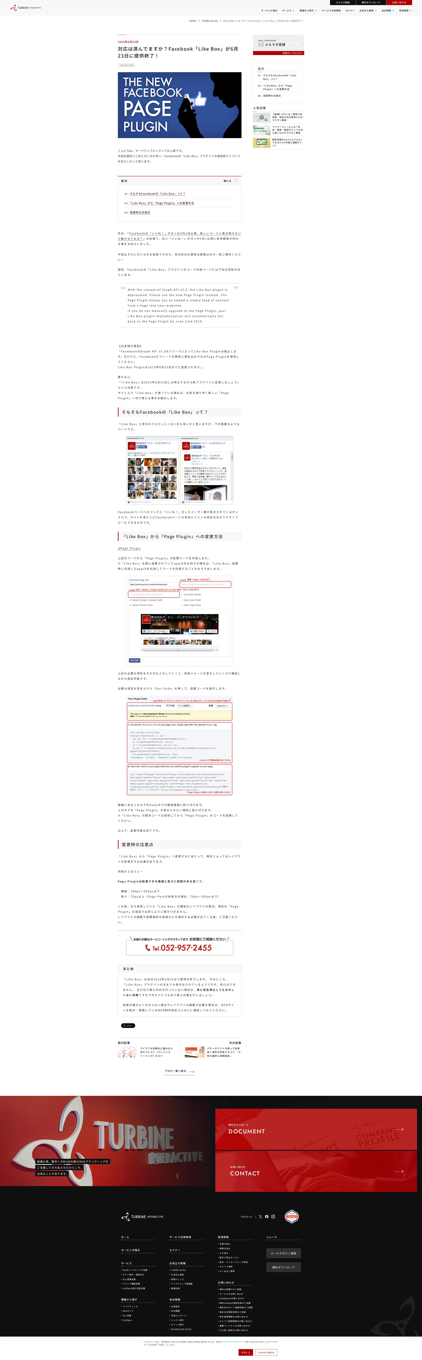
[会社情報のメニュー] (393, 10)
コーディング (126, 65)
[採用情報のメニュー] (410, 10)
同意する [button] (245, 1352)
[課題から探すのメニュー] (315, 10)
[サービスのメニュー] (293, 10)
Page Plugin (131, 548)
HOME (192, 20)
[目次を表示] (236, 181)
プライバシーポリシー (232, 1341)
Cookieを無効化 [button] (266, 1352)
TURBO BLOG (210, 20)
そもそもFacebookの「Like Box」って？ (279, 77)
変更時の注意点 (272, 95)
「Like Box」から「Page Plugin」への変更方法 (277, 87)
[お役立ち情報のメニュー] (375, 10)
